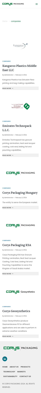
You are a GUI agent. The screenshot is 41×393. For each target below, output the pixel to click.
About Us (14, 367)
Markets (21, 371)
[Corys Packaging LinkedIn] (4, 358)
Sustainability (10, 376)
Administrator (8, 75)
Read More (7, 88)
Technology (9, 371)
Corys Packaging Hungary (20, 192)
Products (25, 367)
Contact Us (25, 376)
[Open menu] (37, 4)
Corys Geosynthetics (16, 311)
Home (4, 21)
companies (6, 61)
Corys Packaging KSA (16, 245)
